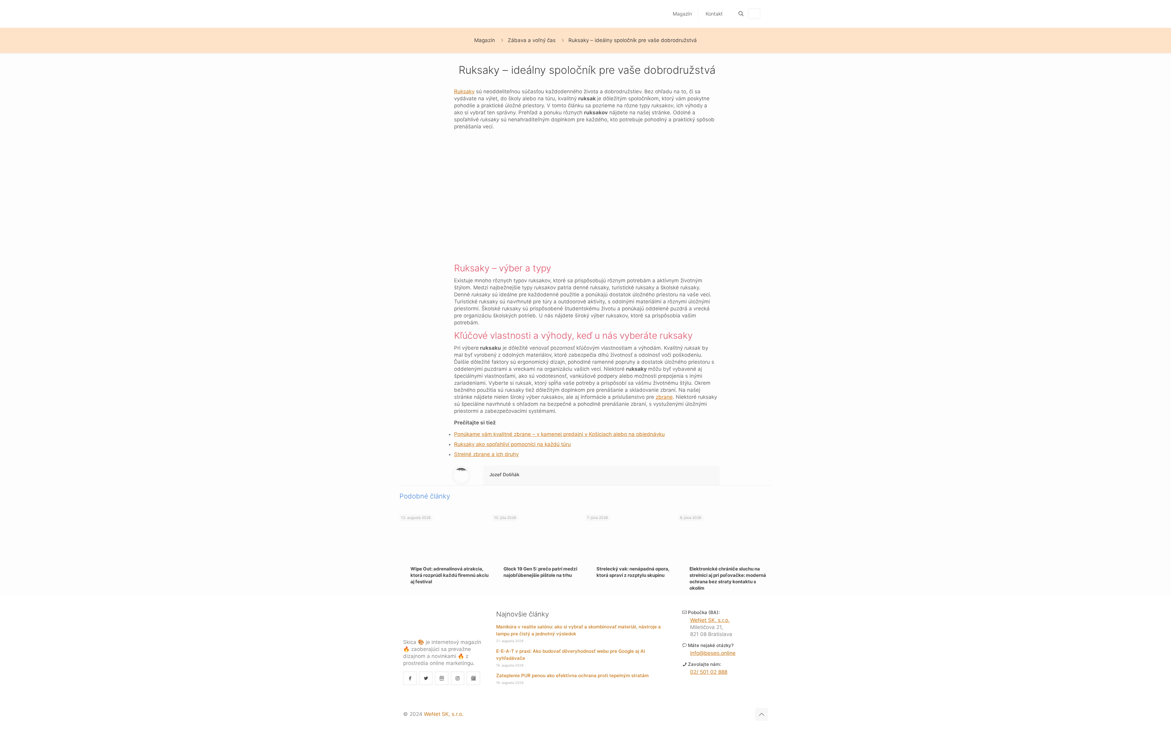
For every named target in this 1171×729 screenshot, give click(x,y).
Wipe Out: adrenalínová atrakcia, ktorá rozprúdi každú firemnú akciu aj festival (449, 575)
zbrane (664, 397)
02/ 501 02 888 (708, 672)
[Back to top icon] (761, 714)
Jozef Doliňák (504, 474)
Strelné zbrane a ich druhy (486, 454)
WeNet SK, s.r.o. (710, 620)
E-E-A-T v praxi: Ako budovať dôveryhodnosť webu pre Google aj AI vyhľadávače (570, 654)
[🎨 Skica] (432, 13)
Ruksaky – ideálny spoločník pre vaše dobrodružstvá (632, 40)
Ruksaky (464, 91)
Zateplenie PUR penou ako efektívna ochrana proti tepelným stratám (572, 675)
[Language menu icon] (754, 14)
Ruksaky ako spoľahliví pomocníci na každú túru (512, 444)
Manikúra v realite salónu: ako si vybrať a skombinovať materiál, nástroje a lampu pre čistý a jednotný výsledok (578, 630)
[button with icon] (410, 678)
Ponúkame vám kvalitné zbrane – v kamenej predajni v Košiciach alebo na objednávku (559, 434)
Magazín (484, 40)
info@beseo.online (713, 653)
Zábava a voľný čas (532, 40)
